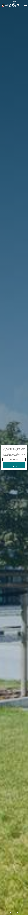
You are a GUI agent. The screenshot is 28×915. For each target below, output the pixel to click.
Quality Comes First (15, 2)
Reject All (14, 463)
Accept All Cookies (14, 466)
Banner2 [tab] (12, 912)
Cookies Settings (14, 459)
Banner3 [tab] (15, 912)
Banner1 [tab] (10, 912)
